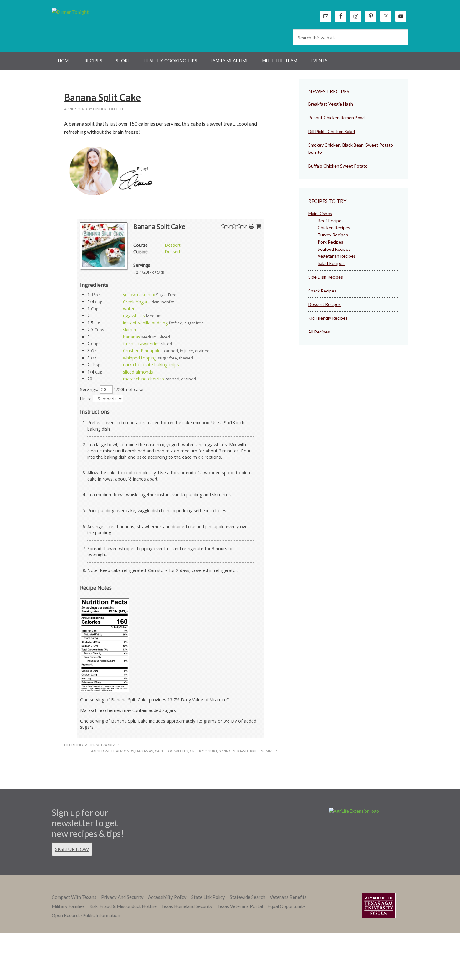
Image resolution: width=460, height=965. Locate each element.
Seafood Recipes (334, 249)
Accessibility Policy (167, 897)
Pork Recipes (330, 242)
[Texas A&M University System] (379, 907)
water (129, 309)
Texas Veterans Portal (240, 906)
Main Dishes (320, 213)
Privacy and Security (122, 897)
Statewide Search (247, 897)
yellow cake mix (139, 294)
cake (159, 751)
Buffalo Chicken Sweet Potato (338, 165)
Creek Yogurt (136, 302)
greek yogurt (203, 751)
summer (269, 751)
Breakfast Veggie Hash (330, 103)
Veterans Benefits (288, 897)
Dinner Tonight (85, 25)
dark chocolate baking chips (151, 365)
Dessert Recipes (324, 304)
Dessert (173, 245)
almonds (125, 751)
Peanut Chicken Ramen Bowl (336, 117)
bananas (131, 337)
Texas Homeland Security (186, 906)
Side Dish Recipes (325, 277)
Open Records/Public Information (86, 915)
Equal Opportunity (286, 906)
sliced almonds (138, 372)
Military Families (68, 906)
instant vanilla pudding (145, 323)
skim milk (132, 330)
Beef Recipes (331, 220)
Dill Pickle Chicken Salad (331, 131)
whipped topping (139, 358)
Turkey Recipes (333, 234)
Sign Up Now (72, 849)
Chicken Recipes (334, 227)
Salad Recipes (331, 263)
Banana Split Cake (102, 97)
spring (225, 751)
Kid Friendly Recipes (328, 318)
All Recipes (319, 331)
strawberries (246, 751)
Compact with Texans (74, 897)
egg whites (134, 315)
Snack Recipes (322, 290)
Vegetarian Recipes (337, 256)
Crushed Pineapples (143, 350)
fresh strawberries (141, 344)
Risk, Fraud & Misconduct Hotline (123, 906)
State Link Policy (208, 897)
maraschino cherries (143, 379)
